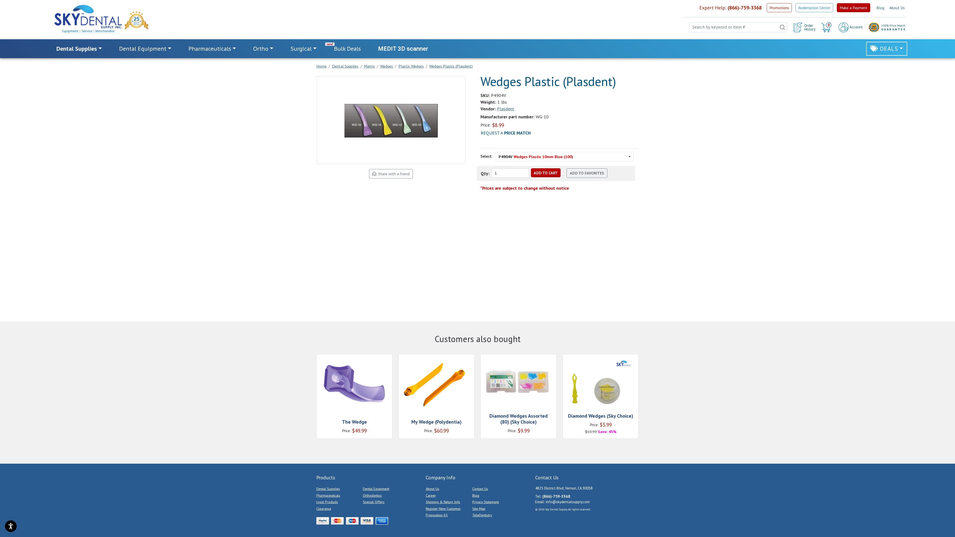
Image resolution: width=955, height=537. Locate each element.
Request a (506, 133)
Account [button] (856, 27)
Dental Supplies (328, 489)
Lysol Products (327, 502)
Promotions (779, 7)
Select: (486, 156)
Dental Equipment (376, 489)
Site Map (478, 508)
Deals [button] (889, 48)
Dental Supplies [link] (76, 48)
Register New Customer (443, 508)
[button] (827, 27)
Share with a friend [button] (393, 173)
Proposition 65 (437, 515)
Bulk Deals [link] (347, 48)
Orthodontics (372, 495)
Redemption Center (814, 7)
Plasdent (505, 109)
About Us (897, 7)
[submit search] (782, 27)
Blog (880, 7)
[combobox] (738, 27)
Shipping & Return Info (443, 502)
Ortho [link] (260, 48)
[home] (88, 18)
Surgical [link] (301, 48)
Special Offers (373, 502)
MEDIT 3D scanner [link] (403, 48)
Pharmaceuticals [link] (210, 48)
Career (431, 495)
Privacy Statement (485, 502)
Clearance (323, 508)
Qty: (485, 173)
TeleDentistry (482, 515)
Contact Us (480, 489)
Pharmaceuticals (328, 495)
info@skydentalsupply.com (568, 501)
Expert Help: (730, 7)
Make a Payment (853, 7)
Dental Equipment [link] (142, 48)
